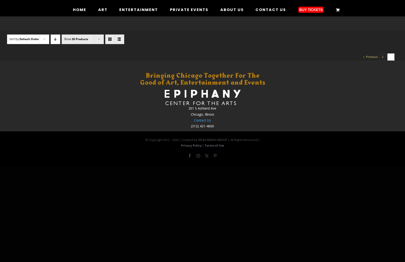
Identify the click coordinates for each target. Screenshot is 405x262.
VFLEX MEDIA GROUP (212, 140)
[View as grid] (110, 39)
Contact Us (202, 120)
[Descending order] (55, 39)
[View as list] (119, 39)
